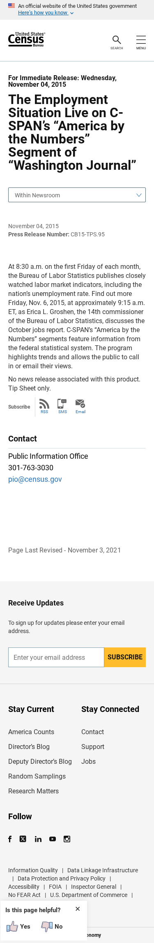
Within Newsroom (37, 195)
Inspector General (93, 886)
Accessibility (23, 886)
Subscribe (125, 657)
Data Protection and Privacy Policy (62, 878)
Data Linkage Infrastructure (102, 870)
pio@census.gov (35, 479)
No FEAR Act (24, 895)
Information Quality (33, 870)
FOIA (55, 886)
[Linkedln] (38, 839)
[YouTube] (52, 839)
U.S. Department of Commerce (88, 895)
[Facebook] (12, 839)
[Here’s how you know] (77, 10)
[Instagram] (67, 839)
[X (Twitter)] (23, 839)
